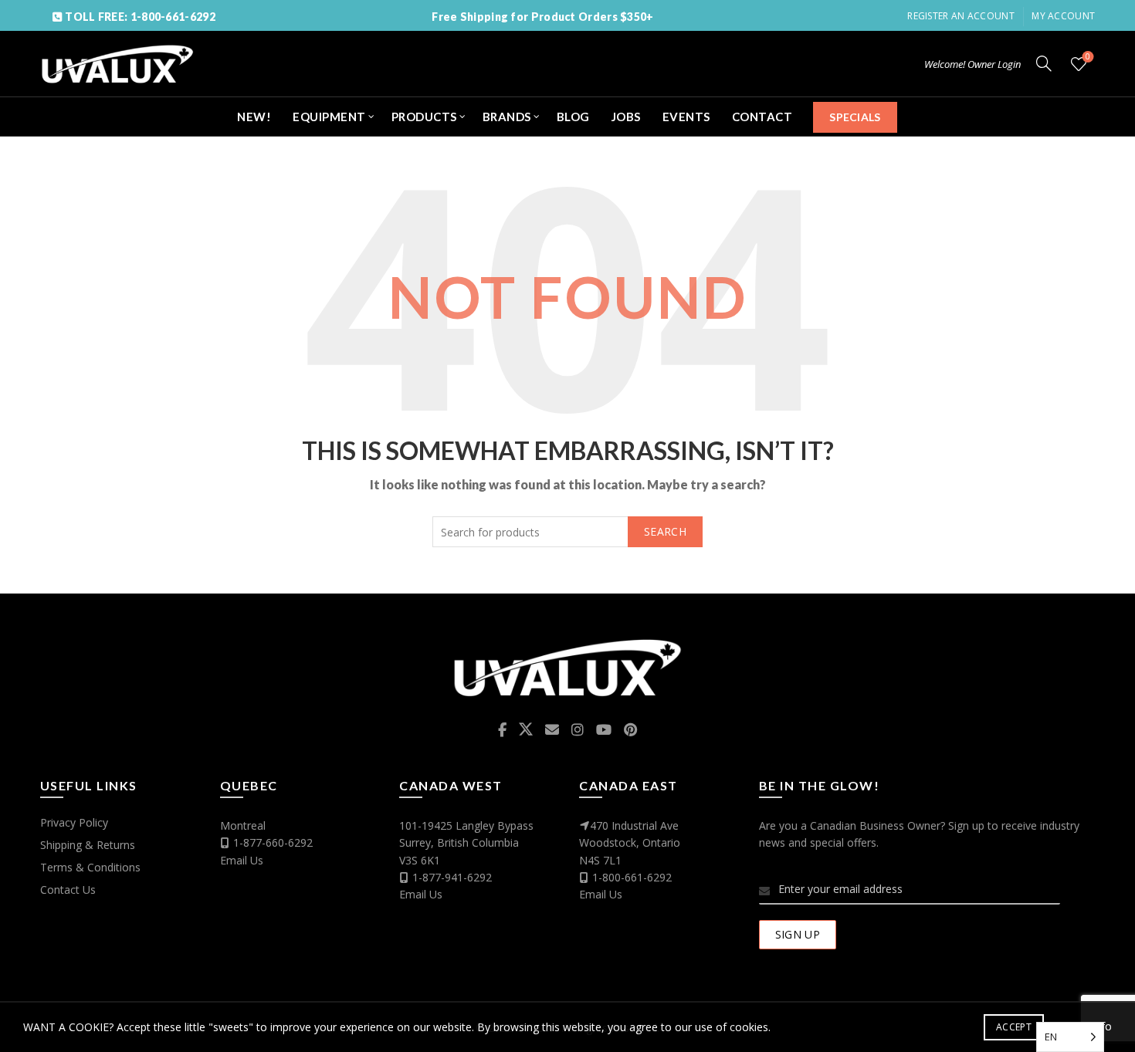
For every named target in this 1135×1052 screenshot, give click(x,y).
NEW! (254, 116)
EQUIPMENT (329, 116)
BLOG (573, 116)
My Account (1063, 15)
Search (665, 531)
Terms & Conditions (90, 867)
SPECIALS (854, 116)
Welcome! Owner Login (972, 64)
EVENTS (686, 116)
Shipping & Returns (87, 844)
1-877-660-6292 (273, 842)
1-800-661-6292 (632, 877)
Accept (1014, 1026)
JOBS (626, 116)
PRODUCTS (424, 116)
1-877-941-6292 (452, 877)
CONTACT (762, 116)
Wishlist (1088, 57)
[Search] (1044, 63)
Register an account (961, 15)
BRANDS (507, 116)
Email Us (241, 860)
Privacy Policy (74, 822)
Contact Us (68, 889)
